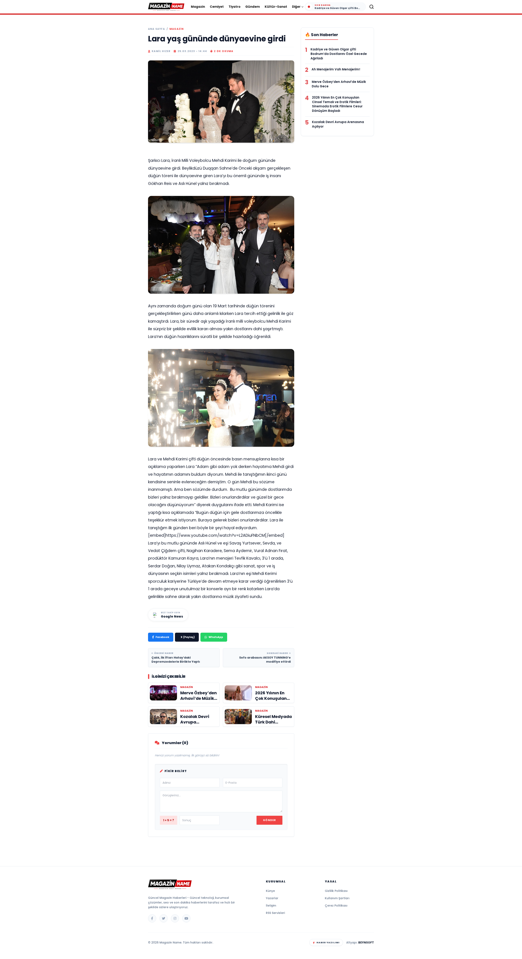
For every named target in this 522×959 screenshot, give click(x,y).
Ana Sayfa (156, 29)
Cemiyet (217, 6)
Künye (270, 891)
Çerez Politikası (336, 905)
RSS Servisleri (275, 913)
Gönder (269, 820)
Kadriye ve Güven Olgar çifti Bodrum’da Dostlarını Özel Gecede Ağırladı (339, 53)
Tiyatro (234, 6)
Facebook (162, 637)
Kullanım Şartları (337, 898)
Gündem (252, 6)
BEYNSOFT (366, 942)
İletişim (271, 905)
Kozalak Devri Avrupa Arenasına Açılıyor (338, 124)
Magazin (198, 6)
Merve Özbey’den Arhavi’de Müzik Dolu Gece (339, 84)
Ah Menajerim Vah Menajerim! (336, 69)
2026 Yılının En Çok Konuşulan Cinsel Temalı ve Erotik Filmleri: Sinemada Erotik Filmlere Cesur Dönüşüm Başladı (337, 104)
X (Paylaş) (188, 637)
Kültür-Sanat (276, 6)
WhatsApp (216, 637)
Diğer (296, 6)
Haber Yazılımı (328, 942)
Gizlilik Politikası (336, 891)
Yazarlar (272, 898)
